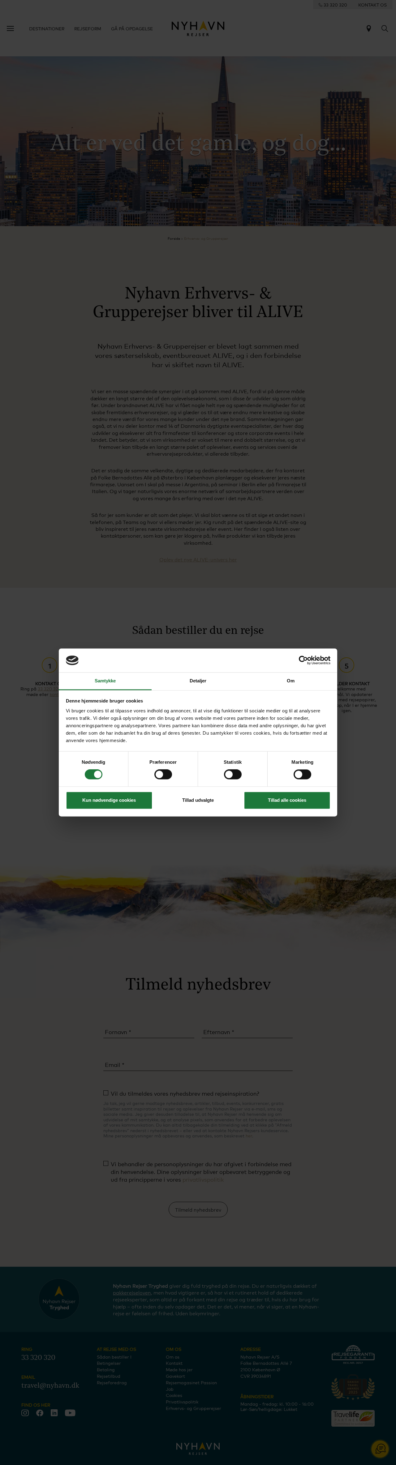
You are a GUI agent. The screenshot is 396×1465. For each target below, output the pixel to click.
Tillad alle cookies (287, 800)
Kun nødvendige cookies (109, 800)
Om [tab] (291, 680)
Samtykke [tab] (105, 680)
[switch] (163, 775)
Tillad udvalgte (198, 800)
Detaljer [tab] (198, 680)
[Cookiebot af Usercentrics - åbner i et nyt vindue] (303, 660)
